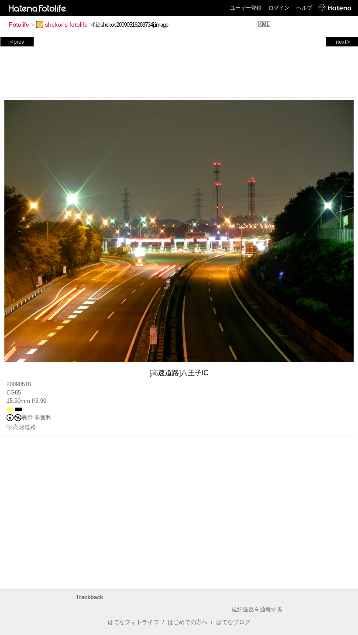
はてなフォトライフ (133, 622)
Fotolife (19, 24)
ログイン (278, 8)
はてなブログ (233, 622)
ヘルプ (304, 8)
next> (343, 41)
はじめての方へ (187, 622)
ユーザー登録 (246, 8)
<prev (17, 41)
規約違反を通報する (256, 609)
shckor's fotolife (66, 24)
